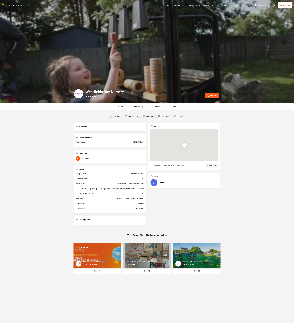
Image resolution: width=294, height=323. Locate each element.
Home (169, 5)
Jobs (174, 106)
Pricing (248, 5)
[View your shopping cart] (273, 5)
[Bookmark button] (99, 271)
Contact (158, 106)
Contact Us (239, 5)
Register (268, 5)
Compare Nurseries (193, 5)
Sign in (260, 5)
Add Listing (286, 5)
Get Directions (211, 165)
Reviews (138, 106)
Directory (177, 5)
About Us (226, 5)
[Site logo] (4, 5)
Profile (120, 106)
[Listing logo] (78, 93)
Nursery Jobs (208, 5)
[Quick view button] (95, 271)
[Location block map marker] (184, 145)
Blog (217, 5)
